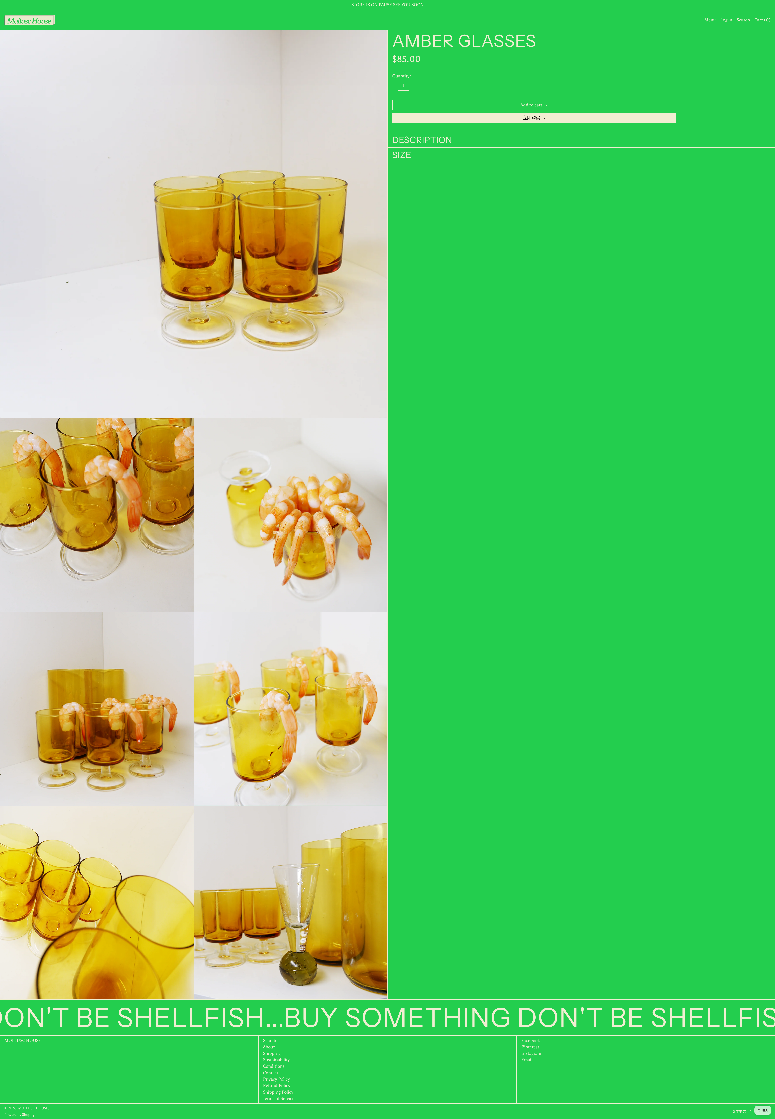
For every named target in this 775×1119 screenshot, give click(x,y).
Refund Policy (276, 1085)
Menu (710, 20)
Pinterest (530, 1047)
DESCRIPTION (422, 140)
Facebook (530, 1040)
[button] (743, 20)
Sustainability (276, 1059)
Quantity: (401, 75)
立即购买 (531, 118)
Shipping (272, 1053)
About (269, 1047)
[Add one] (413, 86)
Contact (271, 1072)
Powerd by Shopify (19, 1114)
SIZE (401, 155)
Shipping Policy (278, 1092)
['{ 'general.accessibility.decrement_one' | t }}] (394, 86)
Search (269, 1040)
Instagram (531, 1053)
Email (526, 1059)
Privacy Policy (276, 1079)
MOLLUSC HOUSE (22, 1040)
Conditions (274, 1066)
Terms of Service (278, 1098)
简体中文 (739, 1111)
